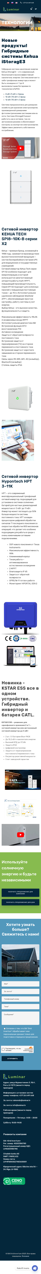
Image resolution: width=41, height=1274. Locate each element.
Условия (25, 1256)
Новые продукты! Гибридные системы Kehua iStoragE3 (20, 51)
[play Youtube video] (20, 148)
